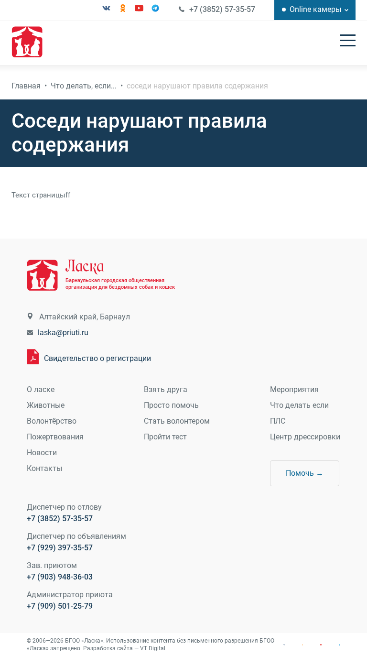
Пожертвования (55, 436)
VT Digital (152, 648)
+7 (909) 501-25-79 (60, 606)
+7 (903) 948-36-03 (60, 576)
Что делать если (299, 405)
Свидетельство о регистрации (97, 358)
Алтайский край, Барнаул (84, 316)
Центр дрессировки (305, 436)
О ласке (40, 389)
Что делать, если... (84, 85)
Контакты (44, 468)
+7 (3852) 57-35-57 (222, 9)
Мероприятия (294, 389)
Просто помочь (171, 405)
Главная (26, 85)
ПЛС (277, 421)
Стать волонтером (177, 421)
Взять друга (165, 389)
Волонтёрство (51, 421)
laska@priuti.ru (63, 332)
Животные (46, 405)
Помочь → (305, 473)
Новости (42, 452)
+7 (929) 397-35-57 (60, 547)
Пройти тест (165, 436)
